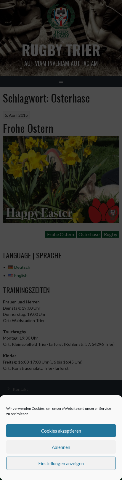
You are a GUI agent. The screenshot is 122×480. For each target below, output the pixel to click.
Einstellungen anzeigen (61, 463)
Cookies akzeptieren (61, 430)
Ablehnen (61, 447)
